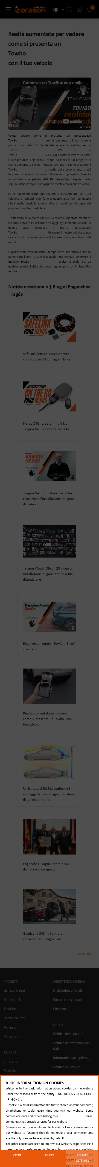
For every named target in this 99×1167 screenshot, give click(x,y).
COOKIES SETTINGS (82, 1158)
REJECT (49, 1155)
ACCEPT (16, 1155)
